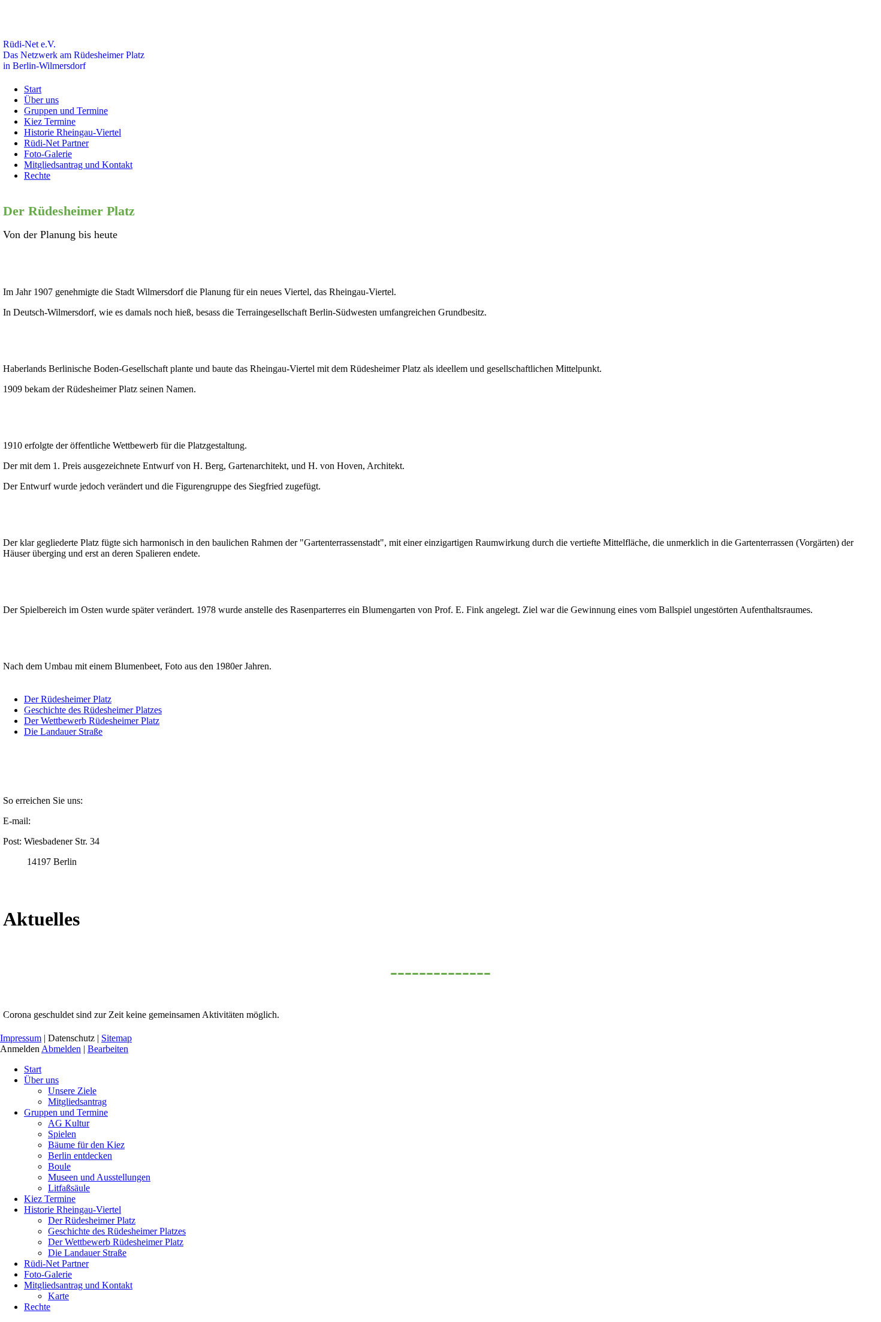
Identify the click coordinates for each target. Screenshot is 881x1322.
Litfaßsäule (69, 1188)
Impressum (20, 1038)
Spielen (62, 1134)
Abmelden (61, 1049)
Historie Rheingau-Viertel (72, 132)
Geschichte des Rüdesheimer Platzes (93, 710)
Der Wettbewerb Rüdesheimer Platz (91, 721)
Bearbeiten (108, 1049)
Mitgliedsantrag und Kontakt (78, 165)
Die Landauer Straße (63, 731)
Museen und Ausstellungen (99, 1177)
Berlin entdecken (80, 1155)
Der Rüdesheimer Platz (67, 699)
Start (32, 89)
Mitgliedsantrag (77, 1101)
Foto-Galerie (48, 154)
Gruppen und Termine (66, 111)
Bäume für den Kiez (86, 1145)
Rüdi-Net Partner (56, 143)
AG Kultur (68, 1123)
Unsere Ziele (72, 1091)
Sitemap (116, 1038)
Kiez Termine (50, 121)
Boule (59, 1166)
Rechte (37, 175)
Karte (58, 1296)
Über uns (41, 100)
